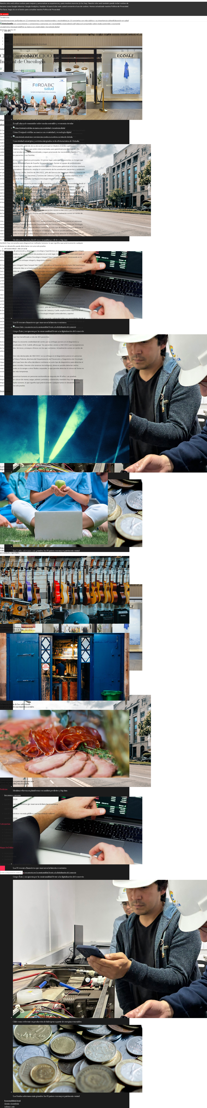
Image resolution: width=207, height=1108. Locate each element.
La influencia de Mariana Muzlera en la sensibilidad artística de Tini (16, 628)
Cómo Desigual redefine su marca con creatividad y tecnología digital (32, 27)
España (7, 835)
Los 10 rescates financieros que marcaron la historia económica (39, 868)
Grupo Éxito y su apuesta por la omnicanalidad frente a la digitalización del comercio (48, 877)
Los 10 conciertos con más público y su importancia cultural (90, 20)
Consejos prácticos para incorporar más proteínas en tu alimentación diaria (17, 782)
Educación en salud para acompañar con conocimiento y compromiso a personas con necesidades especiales (18, 550)
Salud (2, 49)
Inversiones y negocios (13, 839)
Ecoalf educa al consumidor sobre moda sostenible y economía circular (43, 123)
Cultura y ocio (9, 832)
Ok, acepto (4, 14)
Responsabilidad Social (13, 842)
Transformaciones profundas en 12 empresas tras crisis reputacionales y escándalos (33, 20)
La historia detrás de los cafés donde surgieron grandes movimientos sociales (17, 705)
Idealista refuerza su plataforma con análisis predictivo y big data (40, 791)
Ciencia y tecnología (12, 829)
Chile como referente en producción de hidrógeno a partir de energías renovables (47, 1022)
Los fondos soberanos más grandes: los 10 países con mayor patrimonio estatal (46, 551)
